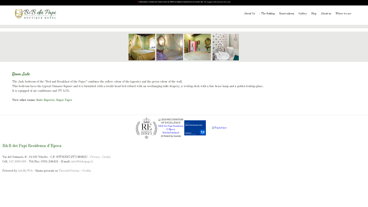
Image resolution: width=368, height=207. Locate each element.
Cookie (106, 157)
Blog (313, 13)
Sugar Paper (64, 100)
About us (326, 13)
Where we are (343, 13)
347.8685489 (17, 161)
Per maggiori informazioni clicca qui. (217, 2)
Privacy (95, 157)
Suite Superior (45, 100)
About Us (249, 13)
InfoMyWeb (25, 170)
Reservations (286, 13)
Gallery (302, 13)
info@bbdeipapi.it (82, 161)
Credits (86, 170)
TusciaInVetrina (69, 170)
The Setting (268, 13)
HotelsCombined (170, 133)
